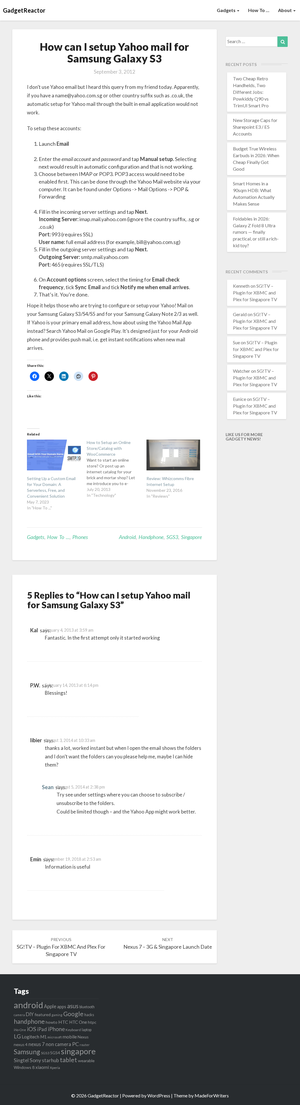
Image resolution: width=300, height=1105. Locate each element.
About (285, 10)
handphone (151, 537)
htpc (92, 1022)
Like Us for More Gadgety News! (244, 436)
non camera (58, 1044)
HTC (63, 1022)
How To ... (58, 537)
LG (17, 1036)
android (127, 537)
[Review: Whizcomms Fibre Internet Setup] (173, 455)
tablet (68, 1060)
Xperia (55, 1067)
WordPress (158, 1095)
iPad (42, 1029)
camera (19, 1015)
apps (61, 1006)
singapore (191, 537)
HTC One (78, 1022)
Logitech (30, 1036)
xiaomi (42, 1067)
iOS (31, 1029)
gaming (57, 1015)
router (85, 1045)
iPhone (56, 1029)
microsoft (54, 1037)
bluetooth (87, 1007)
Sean (48, 787)
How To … (258, 10)
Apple (50, 1006)
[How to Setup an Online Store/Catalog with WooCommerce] (116, 469)
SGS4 (55, 1052)
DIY (30, 1014)
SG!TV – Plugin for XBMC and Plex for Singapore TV (61, 947)
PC (75, 1044)
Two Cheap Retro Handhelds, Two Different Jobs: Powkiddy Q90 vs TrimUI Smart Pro (251, 92)
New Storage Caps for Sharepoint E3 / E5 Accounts (255, 126)
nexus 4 (21, 1044)
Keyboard (73, 1030)
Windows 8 (24, 1067)
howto (51, 1022)
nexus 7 (36, 1044)
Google (73, 1014)
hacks (89, 1014)
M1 (43, 1036)
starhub (50, 1060)
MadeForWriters (212, 1095)
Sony (35, 1060)
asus (73, 1005)
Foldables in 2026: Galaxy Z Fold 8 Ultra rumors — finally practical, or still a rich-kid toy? (256, 232)
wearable (86, 1060)
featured (43, 1014)
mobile (70, 1036)
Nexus (83, 1037)
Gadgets (226, 10)
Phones (80, 537)
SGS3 (172, 537)
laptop (86, 1030)
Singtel (21, 1060)
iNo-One (20, 1030)
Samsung (27, 1052)
